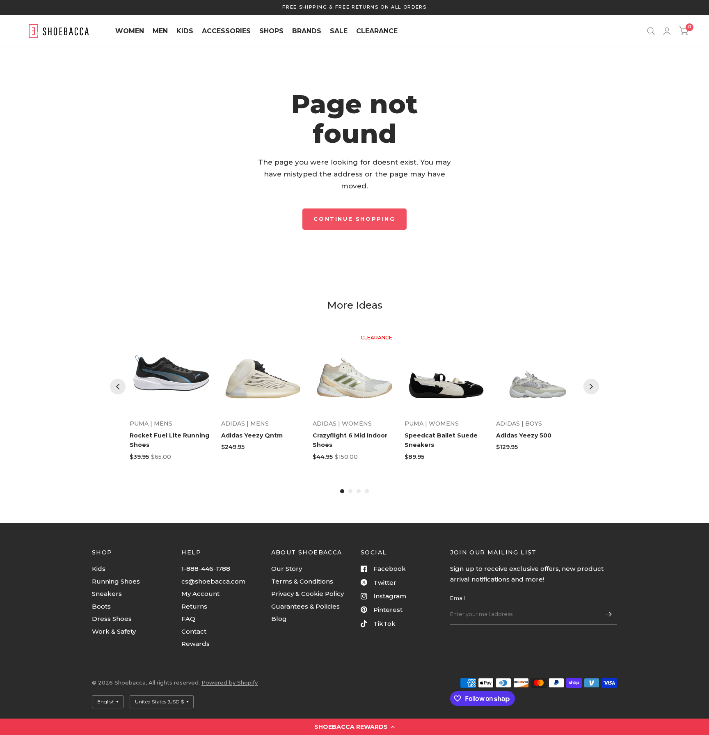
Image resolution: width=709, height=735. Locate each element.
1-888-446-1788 (205, 568)
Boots (101, 606)
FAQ (188, 619)
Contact (193, 631)
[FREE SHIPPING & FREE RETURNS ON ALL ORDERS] (354, 7)
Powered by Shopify (229, 682)
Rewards (195, 644)
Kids (98, 568)
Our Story (286, 568)
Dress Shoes (112, 619)
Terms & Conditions (302, 581)
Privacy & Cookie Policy (307, 594)
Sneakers (107, 594)
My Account (200, 594)
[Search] (651, 31)
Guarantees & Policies (305, 606)
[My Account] (667, 31)
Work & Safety (114, 631)
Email (457, 598)
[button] (354, 727)
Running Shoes (116, 581)
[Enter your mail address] (609, 614)
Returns (194, 606)
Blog (279, 619)
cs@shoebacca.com (213, 581)
